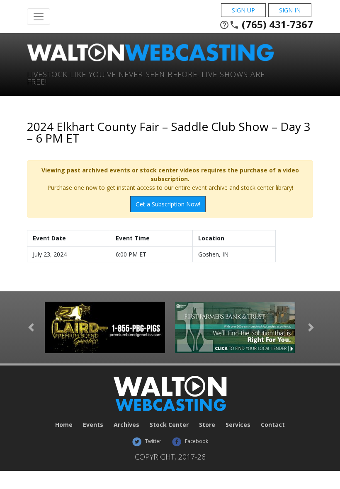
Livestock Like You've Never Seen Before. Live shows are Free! (146, 77)
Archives (126, 424)
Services (238, 424)
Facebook (196, 441)
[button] (31, 327)
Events (93, 424)
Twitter (152, 441)
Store (207, 424)
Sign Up (243, 10)
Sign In (290, 10)
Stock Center (169, 424)
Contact (273, 424)
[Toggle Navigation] (38, 16)
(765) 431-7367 (266, 24)
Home (64, 424)
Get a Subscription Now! (168, 204)
